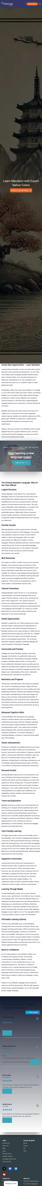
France (25, 1146)
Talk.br (7, 1133)
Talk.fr (2, 1133)
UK (24, 1148)
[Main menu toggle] (40, 4)
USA (24, 1151)
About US (5, 1146)
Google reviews (7, 1156)
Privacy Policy (7, 1154)
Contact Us (6, 1143)
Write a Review (33, 1012)
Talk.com (13, 1133)
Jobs (4, 1151)
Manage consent (10, 1183)
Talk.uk (18, 1133)
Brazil (25, 1143)
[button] (32, 4)
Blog (3, 1148)
